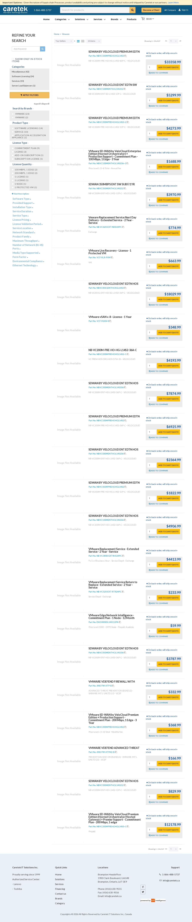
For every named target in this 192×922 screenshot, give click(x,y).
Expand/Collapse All (41, 104)
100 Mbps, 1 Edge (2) (26, 169)
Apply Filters (30, 95)
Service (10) (21, 132)
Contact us (60, 893)
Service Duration (22, 211)
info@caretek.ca (171, 880)
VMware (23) (22, 114)
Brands (58, 898)
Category (60, 903)
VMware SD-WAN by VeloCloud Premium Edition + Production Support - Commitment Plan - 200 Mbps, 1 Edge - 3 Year (113, 718)
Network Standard (23, 232)
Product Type (20, 122)
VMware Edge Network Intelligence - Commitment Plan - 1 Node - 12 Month (111, 616)
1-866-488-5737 (42, 10)
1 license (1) (21, 177)
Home (58, 874)
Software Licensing (23, 76)
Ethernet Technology (24, 265)
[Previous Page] (166, 41)
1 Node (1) (20, 184)
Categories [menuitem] (60, 19)
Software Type (21, 198)
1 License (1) (21, 180)
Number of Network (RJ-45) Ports (28, 246)
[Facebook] (143, 887)
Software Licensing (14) (29, 128)
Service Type (20, 215)
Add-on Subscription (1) (29, 155)
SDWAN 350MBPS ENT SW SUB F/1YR (111, 184)
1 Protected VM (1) (26, 187)
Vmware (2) (21, 117)
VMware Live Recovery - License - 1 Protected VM (109, 252)
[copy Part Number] (125, 56)
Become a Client (151, 10)
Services (18, 81)
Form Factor (20, 256)
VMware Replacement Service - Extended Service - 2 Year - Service (113, 550)
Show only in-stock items (27, 60)
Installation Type (22, 207)
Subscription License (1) (29, 159)
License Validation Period (27, 223)
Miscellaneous (20, 71)
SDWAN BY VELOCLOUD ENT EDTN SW (112, 84)
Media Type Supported (26, 252)
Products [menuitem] (131, 19)
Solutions (59, 879)
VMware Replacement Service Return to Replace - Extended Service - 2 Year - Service (112, 585)
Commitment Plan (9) (27, 148)
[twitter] (143, 891)
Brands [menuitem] (114, 19)
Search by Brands (23, 108)
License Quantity (22, 164)
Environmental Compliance (28, 261)
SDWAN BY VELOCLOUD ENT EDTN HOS (113, 283)
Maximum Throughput (25, 240)
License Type (20, 142)
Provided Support (23, 202)
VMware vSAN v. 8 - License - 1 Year (110, 316)
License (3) (21, 152)
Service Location (22, 228)
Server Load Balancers (23, 85)
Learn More (173, 2)
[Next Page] (180, 41)
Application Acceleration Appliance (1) (29, 136)
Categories (18, 66)
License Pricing (21, 219)
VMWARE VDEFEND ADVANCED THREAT (114, 747)
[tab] (29, 109)
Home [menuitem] (46, 19)
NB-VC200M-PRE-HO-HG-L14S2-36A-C (112, 350)
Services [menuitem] (98, 19)
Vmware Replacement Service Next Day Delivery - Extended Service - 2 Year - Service (112, 220)
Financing (60, 888)
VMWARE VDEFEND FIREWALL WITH (111, 681)
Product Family (21, 236)
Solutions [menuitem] (80, 19)
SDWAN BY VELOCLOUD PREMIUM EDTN (114, 51)
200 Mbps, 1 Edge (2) (26, 173)
